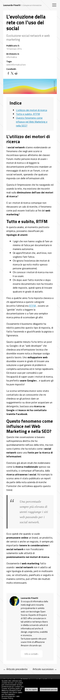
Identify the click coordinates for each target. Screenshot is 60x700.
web (8, 64)
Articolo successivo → (45, 669)
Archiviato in (12, 54)
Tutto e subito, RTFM (28, 114)
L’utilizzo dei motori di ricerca (31, 110)
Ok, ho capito (31, 689)
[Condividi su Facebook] (8, 74)
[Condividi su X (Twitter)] (12, 74)
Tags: (9, 61)
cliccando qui (35, 645)
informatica (11, 57)
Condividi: (11, 69)
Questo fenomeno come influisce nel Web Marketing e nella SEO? (31, 121)
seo (24, 64)
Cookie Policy (7, 698)
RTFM (32, 306)
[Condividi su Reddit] (16, 74)
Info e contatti (31, 654)
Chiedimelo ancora (49, 689)
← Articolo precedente (15, 669)
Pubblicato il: (13, 46)
